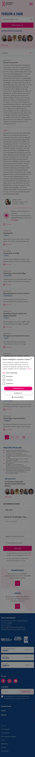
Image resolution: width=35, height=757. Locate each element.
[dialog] (17, 378)
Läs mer (29, 369)
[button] (17, 397)
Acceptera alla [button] (18, 388)
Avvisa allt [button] (18, 393)
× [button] (31, 358)
